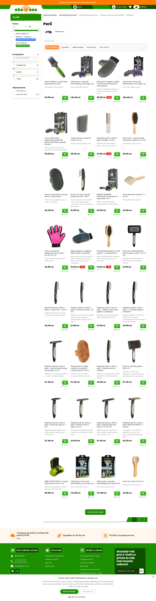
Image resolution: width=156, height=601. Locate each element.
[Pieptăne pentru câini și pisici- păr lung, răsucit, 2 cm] (56, 408)
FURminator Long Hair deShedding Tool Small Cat (108, 482)
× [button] (153, 577)
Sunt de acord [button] (69, 592)
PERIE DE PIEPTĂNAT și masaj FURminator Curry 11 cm (56, 482)
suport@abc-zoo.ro (22, 566)
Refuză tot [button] (88, 592)
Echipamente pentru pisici (88, 15)
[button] (78, 597)
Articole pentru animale (68, 15)
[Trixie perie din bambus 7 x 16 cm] (134, 179)
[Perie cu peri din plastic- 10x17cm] (134, 351)
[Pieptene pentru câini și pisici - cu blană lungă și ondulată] (134, 292)
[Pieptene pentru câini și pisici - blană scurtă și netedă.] (108, 351)
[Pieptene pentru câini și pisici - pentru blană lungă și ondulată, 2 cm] (56, 351)
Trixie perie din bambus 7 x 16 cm (134, 195)
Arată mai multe (95, 512)
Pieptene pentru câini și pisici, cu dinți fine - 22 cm (56, 308)
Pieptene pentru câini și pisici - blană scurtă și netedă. (107, 368)
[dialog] (78, 587)
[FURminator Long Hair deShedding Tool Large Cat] (82, 66)
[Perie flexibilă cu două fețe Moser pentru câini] (56, 66)
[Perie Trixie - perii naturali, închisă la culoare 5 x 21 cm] (134, 123)
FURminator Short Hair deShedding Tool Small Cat (82, 482)
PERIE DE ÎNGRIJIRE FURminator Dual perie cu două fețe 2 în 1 (107, 196)
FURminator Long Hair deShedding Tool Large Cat (82, 82)
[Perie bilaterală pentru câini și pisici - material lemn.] (108, 236)
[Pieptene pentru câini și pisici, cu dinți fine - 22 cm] (56, 292)
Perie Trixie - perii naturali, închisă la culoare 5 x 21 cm (134, 139)
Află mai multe (83, 586)
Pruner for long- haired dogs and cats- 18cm (80, 195)
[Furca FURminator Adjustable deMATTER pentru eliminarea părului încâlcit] (56, 123)
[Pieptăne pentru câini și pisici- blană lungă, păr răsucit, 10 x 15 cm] (108, 408)
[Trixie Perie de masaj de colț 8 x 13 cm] (82, 123)
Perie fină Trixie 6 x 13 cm (133, 481)
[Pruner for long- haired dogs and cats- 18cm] (82, 179)
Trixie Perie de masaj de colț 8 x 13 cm (81, 139)
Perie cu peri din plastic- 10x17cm (133, 367)
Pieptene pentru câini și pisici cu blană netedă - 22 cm (82, 309)
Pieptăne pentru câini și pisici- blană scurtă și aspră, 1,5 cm (81, 425)
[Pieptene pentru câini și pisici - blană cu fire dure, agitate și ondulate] (108, 292)
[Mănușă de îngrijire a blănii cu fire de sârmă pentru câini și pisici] (108, 66)
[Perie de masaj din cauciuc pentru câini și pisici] (56, 179)
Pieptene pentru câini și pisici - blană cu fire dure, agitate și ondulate (107, 309)
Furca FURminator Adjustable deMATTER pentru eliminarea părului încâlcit (55, 141)
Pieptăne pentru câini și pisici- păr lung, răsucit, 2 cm (55, 425)
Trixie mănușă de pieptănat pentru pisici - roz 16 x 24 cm (55, 253)
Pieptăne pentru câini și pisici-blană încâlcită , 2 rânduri (133, 425)
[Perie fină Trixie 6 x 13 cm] (134, 466)
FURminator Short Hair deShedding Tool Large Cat (134, 82)
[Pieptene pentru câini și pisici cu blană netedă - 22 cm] (82, 292)
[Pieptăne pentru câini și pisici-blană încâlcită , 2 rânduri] (134, 408)
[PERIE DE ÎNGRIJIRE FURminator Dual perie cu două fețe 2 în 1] (108, 179)
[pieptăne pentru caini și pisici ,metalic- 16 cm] (108, 123)
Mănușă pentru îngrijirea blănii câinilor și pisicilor (81, 252)
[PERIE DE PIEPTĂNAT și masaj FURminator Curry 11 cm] (56, 466)
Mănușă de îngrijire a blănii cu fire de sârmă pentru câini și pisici (108, 83)
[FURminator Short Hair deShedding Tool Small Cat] (82, 466)
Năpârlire (130, 15)
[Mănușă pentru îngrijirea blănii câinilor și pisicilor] (82, 236)
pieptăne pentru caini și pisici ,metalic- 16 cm (107, 139)
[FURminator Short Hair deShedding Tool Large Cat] (134, 66)
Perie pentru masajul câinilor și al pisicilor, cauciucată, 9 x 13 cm (80, 368)
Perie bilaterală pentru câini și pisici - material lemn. (108, 252)
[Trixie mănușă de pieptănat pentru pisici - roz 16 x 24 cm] (56, 236)
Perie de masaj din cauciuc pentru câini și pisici (56, 195)
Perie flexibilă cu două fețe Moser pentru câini (56, 82)
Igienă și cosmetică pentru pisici (112, 15)
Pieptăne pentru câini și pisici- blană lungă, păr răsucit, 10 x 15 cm (107, 425)
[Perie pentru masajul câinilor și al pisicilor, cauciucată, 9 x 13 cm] (82, 351)
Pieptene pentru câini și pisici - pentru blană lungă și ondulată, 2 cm (56, 368)
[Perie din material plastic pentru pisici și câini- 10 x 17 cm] (134, 236)
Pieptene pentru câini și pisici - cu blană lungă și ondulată (133, 309)
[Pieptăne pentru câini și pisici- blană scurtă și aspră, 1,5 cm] (82, 408)
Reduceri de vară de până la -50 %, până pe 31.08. (78, 2)
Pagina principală (50, 15)
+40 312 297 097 (20, 560)
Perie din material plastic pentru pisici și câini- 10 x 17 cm (134, 253)
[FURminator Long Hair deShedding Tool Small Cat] (108, 466)
